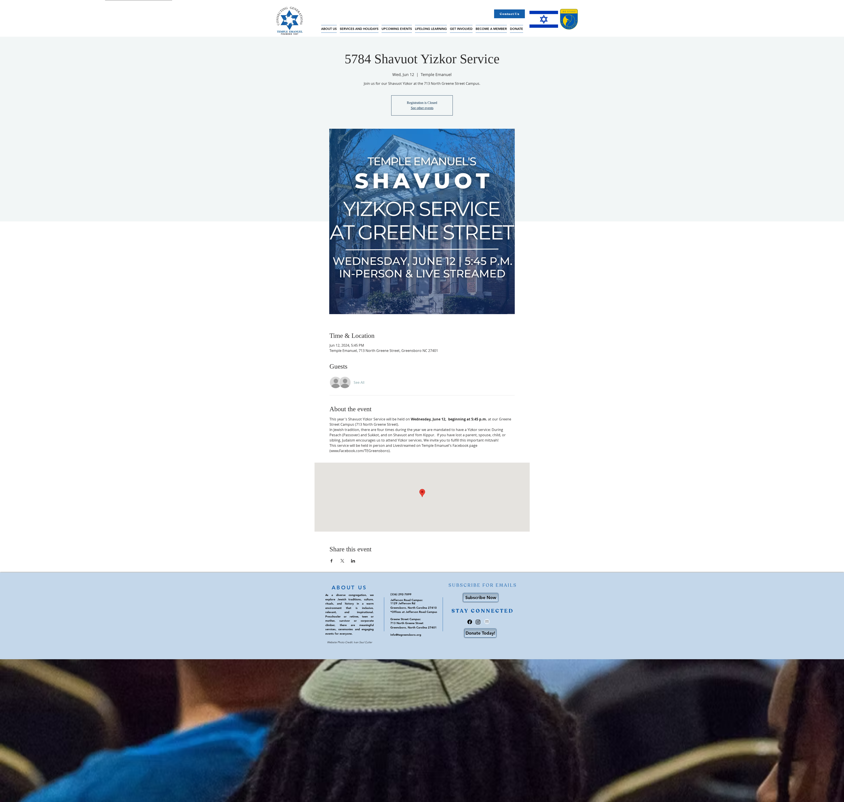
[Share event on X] (342, 561)
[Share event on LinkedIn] (353, 561)
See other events (422, 108)
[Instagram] (478, 622)
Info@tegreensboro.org (405, 634)
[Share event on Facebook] (331, 561)
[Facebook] (470, 622)
